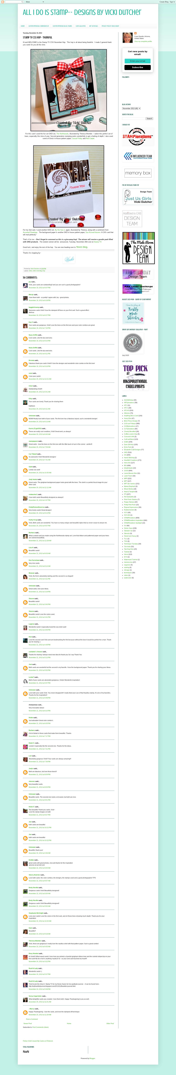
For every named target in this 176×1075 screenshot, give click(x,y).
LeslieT (31, 677)
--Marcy (31, 1009)
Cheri (31, 386)
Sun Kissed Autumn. (93, 232)
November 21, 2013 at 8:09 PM (39, 774)
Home (23, 26)
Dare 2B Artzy (129, 444)
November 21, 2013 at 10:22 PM (40, 840)
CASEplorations (129, 426)
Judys (31, 768)
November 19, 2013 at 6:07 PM (39, 288)
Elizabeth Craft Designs (132, 450)
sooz (30, 373)
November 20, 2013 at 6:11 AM (39, 409)
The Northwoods (62, 134)
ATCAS (126, 410)
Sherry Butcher (34, 875)
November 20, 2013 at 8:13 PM (39, 513)
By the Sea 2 (60, 230)
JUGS (126, 471)
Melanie (31, 573)
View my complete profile (143, 41)
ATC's (126, 408)
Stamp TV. (98, 242)
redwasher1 (33, 494)
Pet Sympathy (129, 497)
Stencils (127, 533)
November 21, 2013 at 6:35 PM (39, 723)
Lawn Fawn (128, 476)
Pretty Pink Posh (130, 505)
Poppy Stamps (129, 502)
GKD (30, 271)
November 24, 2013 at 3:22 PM (39, 961)
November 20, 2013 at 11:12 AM (40, 487)
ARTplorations (129, 403)
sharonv (32, 781)
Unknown (32, 416)
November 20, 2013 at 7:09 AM (39, 447)
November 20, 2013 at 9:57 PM (39, 526)
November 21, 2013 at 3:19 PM (39, 592)
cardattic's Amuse (35, 652)
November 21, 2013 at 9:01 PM (39, 800)
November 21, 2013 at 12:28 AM (40, 541)
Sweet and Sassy (130, 536)
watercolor (127, 578)
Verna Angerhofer (35, 996)
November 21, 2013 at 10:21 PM (40, 827)
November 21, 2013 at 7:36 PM (39, 762)
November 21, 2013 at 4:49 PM (39, 645)
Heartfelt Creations (130, 460)
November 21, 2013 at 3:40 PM (39, 604)
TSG (125, 541)
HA (125, 455)
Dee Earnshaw (34, 560)
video (126, 575)
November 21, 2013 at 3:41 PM (39, 617)
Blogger (92, 1058)
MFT (125, 481)
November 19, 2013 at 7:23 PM (39, 328)
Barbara (32, 533)
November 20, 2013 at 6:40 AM (39, 434)
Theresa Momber (35, 941)
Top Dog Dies (129, 549)
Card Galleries (81, 26)
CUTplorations (129, 429)
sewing (126, 567)
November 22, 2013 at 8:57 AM (39, 881)
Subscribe (137, 67)
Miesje (31, 295)
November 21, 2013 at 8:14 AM (39, 566)
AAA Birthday (128, 400)
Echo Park (127, 447)
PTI (125, 494)
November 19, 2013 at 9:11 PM (39, 354)
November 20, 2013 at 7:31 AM (39, 460)
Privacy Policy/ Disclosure (110, 26)
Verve (126, 554)
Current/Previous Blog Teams (62, 26)
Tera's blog (81, 247)
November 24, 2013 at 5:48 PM (39, 989)
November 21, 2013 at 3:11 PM (39, 579)
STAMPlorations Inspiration (133, 520)
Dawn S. (32, 743)
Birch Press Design (130, 421)
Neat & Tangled (129, 492)
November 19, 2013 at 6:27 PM (39, 315)
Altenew (127, 413)
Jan (30, 822)
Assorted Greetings (30, 232)
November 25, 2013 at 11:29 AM (40, 1015)
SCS (125, 512)
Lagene (31, 624)
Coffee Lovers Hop (130, 434)
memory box (128, 562)
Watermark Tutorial (130, 560)
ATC (125, 405)
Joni (30, 664)
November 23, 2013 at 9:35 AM (39, 947)
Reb (30, 637)
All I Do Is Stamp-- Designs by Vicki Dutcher (82, 12)
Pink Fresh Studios (130, 499)
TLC (125, 539)
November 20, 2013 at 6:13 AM (39, 422)
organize (127, 565)
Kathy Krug (33, 520)
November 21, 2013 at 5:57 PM (39, 683)
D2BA (126, 442)
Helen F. (32, 807)
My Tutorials (93, 26)
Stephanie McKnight (36, 913)
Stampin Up (128, 531)
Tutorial (126, 552)
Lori (30, 756)
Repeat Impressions (131, 507)
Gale (30, 928)
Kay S (31, 322)
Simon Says (128, 528)
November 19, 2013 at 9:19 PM (39, 366)
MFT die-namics (129, 484)
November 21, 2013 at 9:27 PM (39, 815)
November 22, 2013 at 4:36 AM (39, 853)
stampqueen (33, 441)
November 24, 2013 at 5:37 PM (39, 974)
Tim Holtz (127, 546)
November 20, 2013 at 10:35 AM (40, 473)
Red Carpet (90, 138)
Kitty (30, 399)
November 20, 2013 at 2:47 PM (39, 500)
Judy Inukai (33, 479)
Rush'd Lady (33, 968)
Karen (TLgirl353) (35, 428)
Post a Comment (32, 1019)
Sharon (31, 599)
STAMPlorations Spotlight (133, 523)
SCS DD (127, 515)
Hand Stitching (129, 458)
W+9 (125, 557)
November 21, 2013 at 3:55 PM (39, 630)
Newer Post (28, 1023)
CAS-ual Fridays (130, 423)
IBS (125, 465)
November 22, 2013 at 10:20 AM (40, 921)
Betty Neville (33, 888)
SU (125, 526)
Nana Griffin (33, 335)
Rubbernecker (129, 510)
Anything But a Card (131, 416)
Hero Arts (127, 463)
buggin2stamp (34, 307)
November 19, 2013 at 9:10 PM (39, 341)
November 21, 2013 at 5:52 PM (39, 670)
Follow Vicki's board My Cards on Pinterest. (38, 1041)
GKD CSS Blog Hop (39, 271)
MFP (125, 478)
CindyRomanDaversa (37, 507)
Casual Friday (77, 138)
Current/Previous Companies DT (38, 26)
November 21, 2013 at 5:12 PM (39, 657)
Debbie (31, 860)
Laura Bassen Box (130, 473)
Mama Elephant (129, 486)
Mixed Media (128, 489)
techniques (128, 573)
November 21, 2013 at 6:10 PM (39, 711)
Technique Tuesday (131, 544)
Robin (31, 718)
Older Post (110, 1023)
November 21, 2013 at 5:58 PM (39, 698)
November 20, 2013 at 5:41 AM (39, 392)
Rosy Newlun (33, 953)
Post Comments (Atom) (40, 1027)
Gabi (30, 467)
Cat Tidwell (33, 454)
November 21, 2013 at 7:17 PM (39, 736)
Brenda (31, 360)
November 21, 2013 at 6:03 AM (39, 553)
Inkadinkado (128, 468)
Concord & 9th (129, 437)
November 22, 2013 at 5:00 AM (39, 868)
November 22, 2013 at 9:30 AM (39, 893)
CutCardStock (129, 439)
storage (126, 570)
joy (30, 282)
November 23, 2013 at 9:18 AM (39, 934)
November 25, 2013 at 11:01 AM (40, 1002)
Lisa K (31, 547)
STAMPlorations (129, 518)
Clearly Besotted (130, 431)
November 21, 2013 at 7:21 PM (39, 749)
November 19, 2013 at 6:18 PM (39, 300)
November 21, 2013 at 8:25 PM (39, 787)
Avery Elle (127, 418)
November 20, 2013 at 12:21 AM (40, 379)
